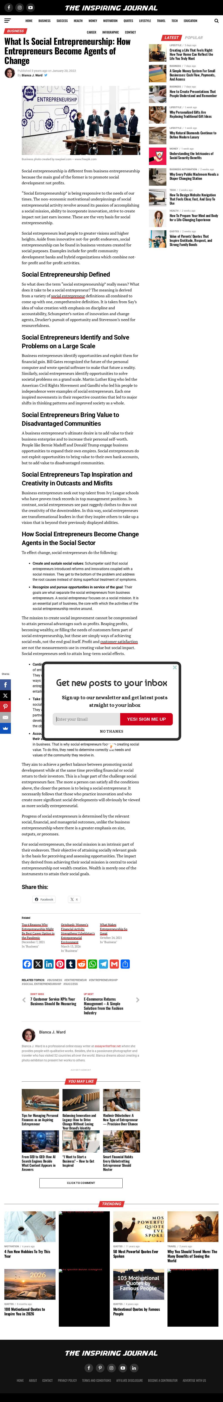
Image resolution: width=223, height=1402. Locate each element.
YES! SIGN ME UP (146, 718)
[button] (111, 683)
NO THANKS (111, 731)
